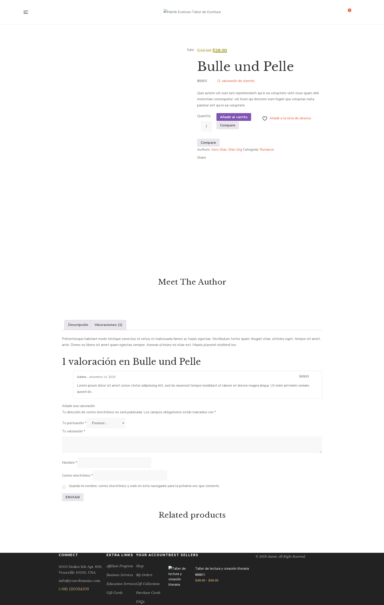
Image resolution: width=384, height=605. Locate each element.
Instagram (73, 597)
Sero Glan (219, 149)
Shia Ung (235, 149)
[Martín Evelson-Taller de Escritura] (192, 12)
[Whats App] (205, 162)
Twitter (67, 597)
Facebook (60, 597)
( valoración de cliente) (236, 80)
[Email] (198, 162)
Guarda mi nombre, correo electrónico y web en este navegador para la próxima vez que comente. (144, 485)
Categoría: (251, 149)
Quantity (204, 116)
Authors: (203, 149)
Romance (267, 149)
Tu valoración (73, 431)
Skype (80, 597)
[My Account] (360, 12)
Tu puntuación (74, 423)
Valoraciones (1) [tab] (108, 324)
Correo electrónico (77, 475)
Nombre (69, 462)
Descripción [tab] (78, 324)
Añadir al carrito (234, 117)
